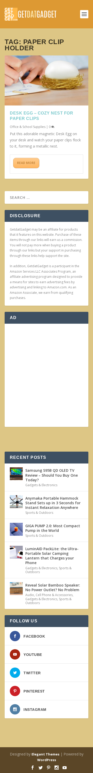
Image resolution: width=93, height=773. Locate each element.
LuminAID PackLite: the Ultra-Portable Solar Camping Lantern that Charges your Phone (52, 555)
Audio (29, 595)
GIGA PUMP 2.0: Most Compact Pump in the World (52, 528)
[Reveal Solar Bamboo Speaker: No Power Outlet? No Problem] (16, 588)
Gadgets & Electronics (41, 485)
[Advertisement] (46, 375)
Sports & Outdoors (39, 512)
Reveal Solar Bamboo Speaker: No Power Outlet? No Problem (52, 587)
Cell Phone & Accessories (54, 595)
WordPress (46, 760)
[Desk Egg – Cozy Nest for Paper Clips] (46, 80)
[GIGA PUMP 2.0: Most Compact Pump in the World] (16, 529)
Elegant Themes (45, 754)
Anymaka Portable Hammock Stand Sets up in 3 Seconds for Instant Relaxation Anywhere (53, 503)
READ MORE (26, 163)
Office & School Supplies (27, 127)
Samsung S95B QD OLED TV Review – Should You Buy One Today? (51, 475)
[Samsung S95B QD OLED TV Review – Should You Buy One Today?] (16, 473)
